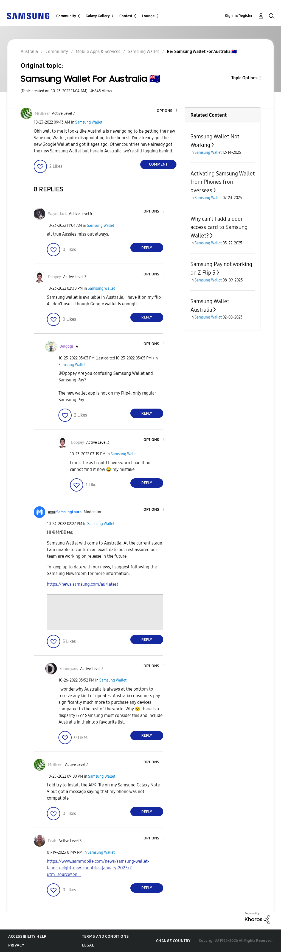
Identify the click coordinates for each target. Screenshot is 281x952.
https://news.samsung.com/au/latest (82, 584)
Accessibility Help (27, 936)
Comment (158, 164)
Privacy (16, 945)
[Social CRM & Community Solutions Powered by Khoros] (257, 917)
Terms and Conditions (105, 936)
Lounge (148, 16)
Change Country (173, 941)
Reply (146, 247)
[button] (166, 111)
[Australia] (28, 15)
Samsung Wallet (88, 122)
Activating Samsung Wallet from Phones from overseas (222, 182)
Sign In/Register (239, 15)
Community (66, 16)
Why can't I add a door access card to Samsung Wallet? (219, 227)
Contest (125, 16)
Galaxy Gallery (98, 16)
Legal (88, 945)
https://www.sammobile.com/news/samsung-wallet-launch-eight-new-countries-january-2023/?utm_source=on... (98, 868)
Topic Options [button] (244, 77)
